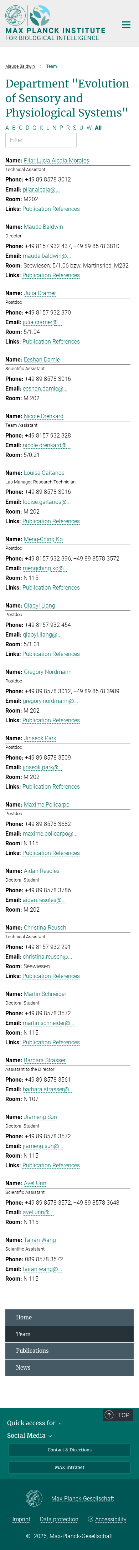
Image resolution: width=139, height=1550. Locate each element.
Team (23, 1334)
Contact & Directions (70, 1449)
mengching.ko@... (45, 568)
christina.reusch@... (47, 956)
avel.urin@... (38, 1212)
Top (123, 1415)
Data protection (59, 1519)
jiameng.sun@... (43, 1146)
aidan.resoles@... (44, 900)
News (23, 1367)
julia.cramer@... (42, 322)
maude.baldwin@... (47, 255)
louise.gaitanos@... (47, 501)
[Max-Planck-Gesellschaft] (38, 1498)
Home (24, 1317)
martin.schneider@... (48, 1023)
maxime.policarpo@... (50, 833)
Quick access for (32, 1423)
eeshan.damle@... (45, 388)
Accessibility (111, 1519)
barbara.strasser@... (48, 1089)
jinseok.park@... (43, 767)
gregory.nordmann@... (50, 701)
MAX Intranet (69, 1467)
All (98, 127)
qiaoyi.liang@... (42, 634)
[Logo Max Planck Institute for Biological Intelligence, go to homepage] (56, 22)
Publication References (51, 208)
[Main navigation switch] (126, 25)
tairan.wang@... (42, 1269)
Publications (32, 1350)
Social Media (27, 1435)
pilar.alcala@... (41, 189)
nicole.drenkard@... (47, 445)
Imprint (21, 1519)
